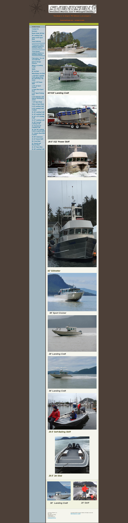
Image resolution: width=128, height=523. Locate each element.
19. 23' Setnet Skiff (37, 139)
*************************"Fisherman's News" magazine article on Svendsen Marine (38, 46)
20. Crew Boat (36, 141)
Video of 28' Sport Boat (37, 38)
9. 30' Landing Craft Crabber (38, 109)
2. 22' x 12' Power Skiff (37, 82)
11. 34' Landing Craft (38, 114)
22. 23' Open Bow (37, 147)
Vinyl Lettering (36, 41)
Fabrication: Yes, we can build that (38, 58)
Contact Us (35, 29)
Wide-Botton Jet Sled (38, 73)
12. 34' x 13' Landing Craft (38, 117)
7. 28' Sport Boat (37, 102)
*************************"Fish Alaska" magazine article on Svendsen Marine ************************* (38, 53)
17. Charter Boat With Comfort (38, 133)
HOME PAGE (36, 27)
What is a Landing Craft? (37, 66)
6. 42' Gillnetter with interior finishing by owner (38, 98)
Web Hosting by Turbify (76, 513)
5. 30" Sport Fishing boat (38, 93)
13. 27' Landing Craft (38, 120)
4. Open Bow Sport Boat (37, 90)
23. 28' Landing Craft (38, 149)
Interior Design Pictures (36, 62)
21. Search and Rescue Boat (36, 144)
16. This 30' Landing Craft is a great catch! (38, 130)
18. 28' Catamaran (37, 137)
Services (34, 31)
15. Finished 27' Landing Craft (36, 126)
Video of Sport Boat (38, 104)
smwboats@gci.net (52, 517)
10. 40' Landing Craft (38, 112)
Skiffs (33, 69)
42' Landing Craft (37, 35)
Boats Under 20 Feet (38, 33)
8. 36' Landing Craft (38, 106)
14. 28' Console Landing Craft (36, 122)
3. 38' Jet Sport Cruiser (36, 86)
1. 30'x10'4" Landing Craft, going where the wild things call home (38, 78)
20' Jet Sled (35, 71)
